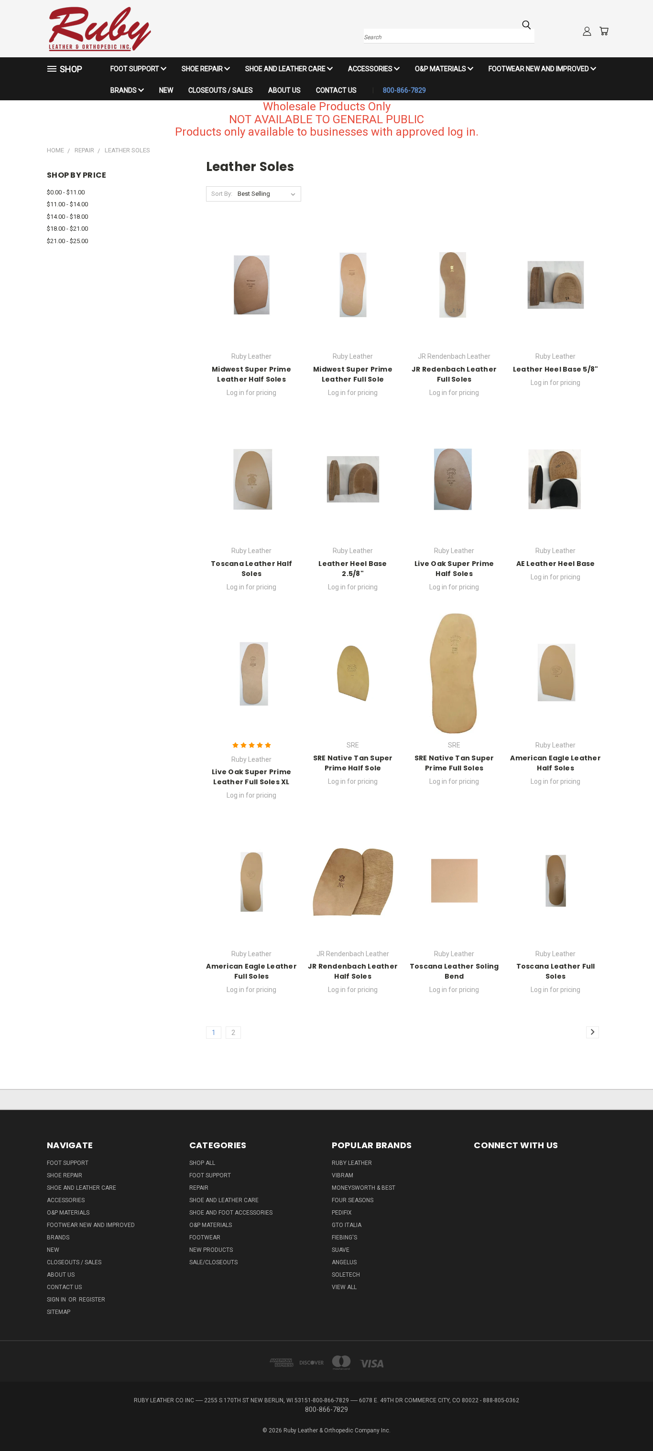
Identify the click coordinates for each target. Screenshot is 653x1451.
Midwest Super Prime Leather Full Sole (352, 374)
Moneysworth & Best (363, 1187)
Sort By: (221, 193)
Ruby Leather (352, 1163)
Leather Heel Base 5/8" (556, 369)
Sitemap (58, 1312)
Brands (124, 90)
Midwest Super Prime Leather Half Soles (251, 374)
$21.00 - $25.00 (67, 241)
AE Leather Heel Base (555, 563)
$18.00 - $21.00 (67, 228)
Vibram (342, 1175)
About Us (284, 90)
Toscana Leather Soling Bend (454, 971)
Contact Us (336, 90)
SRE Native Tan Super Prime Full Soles (454, 763)
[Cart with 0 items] (604, 31)
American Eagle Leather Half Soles (555, 763)
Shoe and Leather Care (286, 69)
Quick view (251, 274)
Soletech (346, 1274)
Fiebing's (344, 1237)
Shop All (202, 1163)
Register (92, 1299)
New (166, 90)
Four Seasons (352, 1200)
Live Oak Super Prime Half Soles (454, 568)
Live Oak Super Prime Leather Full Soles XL (251, 777)
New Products (211, 1250)
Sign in (57, 1299)
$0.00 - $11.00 (66, 192)
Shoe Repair (203, 69)
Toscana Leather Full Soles (555, 971)
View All (344, 1287)
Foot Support (135, 69)
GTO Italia (346, 1225)
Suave (340, 1250)
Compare (248, 293)
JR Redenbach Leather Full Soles (454, 374)
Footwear (204, 1237)
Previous (628, 1421)
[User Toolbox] (587, 31)
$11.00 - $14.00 (67, 204)
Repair (198, 1187)
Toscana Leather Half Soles (251, 568)
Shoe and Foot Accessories (230, 1212)
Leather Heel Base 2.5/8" (352, 568)
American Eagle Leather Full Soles (251, 971)
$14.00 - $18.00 (67, 216)
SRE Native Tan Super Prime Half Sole (353, 763)
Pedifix (342, 1212)
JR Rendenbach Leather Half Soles (353, 971)
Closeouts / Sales (220, 90)
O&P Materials (441, 69)
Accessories (371, 69)
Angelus (344, 1262)
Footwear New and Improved (539, 69)
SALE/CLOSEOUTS (213, 1262)
